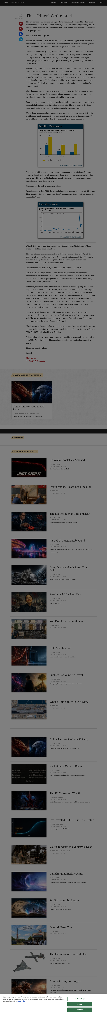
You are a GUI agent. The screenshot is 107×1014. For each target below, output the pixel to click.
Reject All (79, 1004)
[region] (53, 1004)
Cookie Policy (21, 1001)
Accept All (80, 1009)
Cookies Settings (80, 999)
